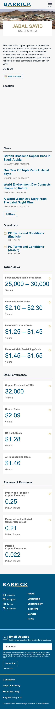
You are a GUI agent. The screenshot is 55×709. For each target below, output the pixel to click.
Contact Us (9, 680)
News (31, 619)
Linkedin (10, 595)
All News (10, 214)
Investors (33, 609)
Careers (32, 614)
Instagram (11, 600)
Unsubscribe (8, 669)
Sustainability (35, 604)
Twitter (9, 604)
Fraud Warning (11, 692)
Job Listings (14, 76)
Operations (34, 599)
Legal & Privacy (11, 686)
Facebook (11, 609)
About (31, 594)
